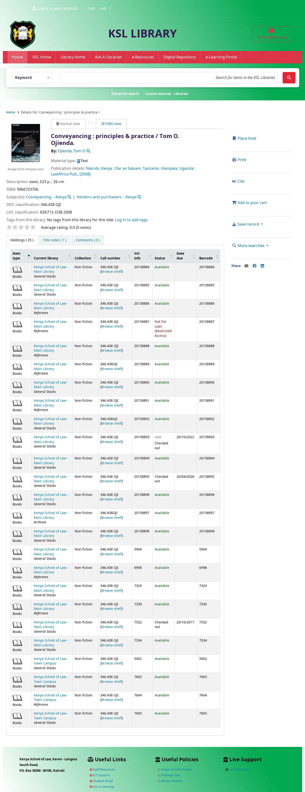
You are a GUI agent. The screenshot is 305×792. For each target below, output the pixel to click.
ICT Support (101, 775)
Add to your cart (252, 203)
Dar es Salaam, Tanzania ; (138, 168)
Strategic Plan (170, 775)
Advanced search (125, 93)
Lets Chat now (239, 769)
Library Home (73, 57)
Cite (240, 181)
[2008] (85, 174)
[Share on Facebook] (254, 266)
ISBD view (113, 123)
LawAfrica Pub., (65, 174)
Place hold (246, 138)
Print (241, 160)
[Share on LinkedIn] (262, 266)
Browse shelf (111, 271)
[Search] (289, 77)
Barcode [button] (206, 258)
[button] (91, 8)
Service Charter (171, 781)
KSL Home (42, 57)
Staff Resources (103, 769)
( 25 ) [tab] (21, 240)
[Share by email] (246, 266)
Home (17, 57)
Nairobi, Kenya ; (100, 168)
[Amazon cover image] (25, 143)
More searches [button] (251, 246)
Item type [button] (16, 256)
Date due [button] (180, 256)
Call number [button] (110, 258)
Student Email (102, 781)
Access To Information (176, 769)
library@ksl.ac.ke (272, 37)
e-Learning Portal (221, 57)
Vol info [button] (137, 256)
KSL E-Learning (103, 786)
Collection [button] (83, 258)
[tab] (54, 240)
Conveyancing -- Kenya (46, 197)
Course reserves (158, 93)
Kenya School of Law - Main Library (51, 269)
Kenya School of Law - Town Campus (51, 661)
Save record (248, 224)
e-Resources (143, 57)
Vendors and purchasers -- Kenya (107, 197)
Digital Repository (180, 57)
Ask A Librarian (108, 57)
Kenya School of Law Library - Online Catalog (16, 14)
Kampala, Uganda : (178, 168)
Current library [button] (46, 258)
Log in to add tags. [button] (131, 220)
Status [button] (160, 258)
